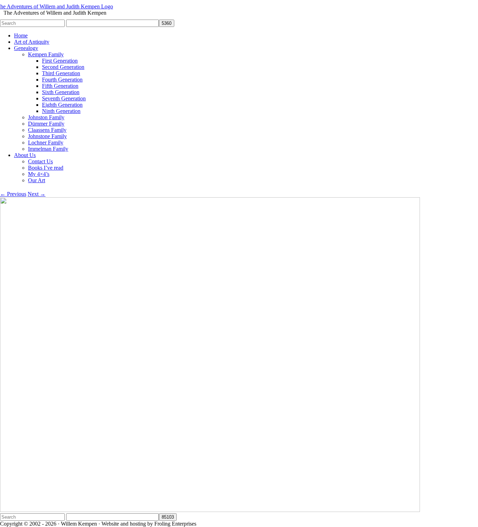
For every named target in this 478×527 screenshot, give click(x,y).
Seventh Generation (64, 98)
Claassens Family (47, 130)
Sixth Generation (60, 92)
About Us (25, 155)
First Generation (60, 61)
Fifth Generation (60, 86)
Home (21, 35)
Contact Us (40, 161)
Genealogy (26, 48)
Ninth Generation (61, 111)
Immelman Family (48, 149)
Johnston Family (46, 117)
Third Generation (61, 73)
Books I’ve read (45, 168)
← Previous (13, 194)
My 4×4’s (38, 174)
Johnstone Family (47, 136)
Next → (36, 194)
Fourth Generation (62, 80)
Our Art (36, 180)
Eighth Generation (62, 105)
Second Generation (63, 67)
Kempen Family (46, 54)
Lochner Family (45, 142)
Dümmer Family (46, 124)
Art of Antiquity (31, 42)
